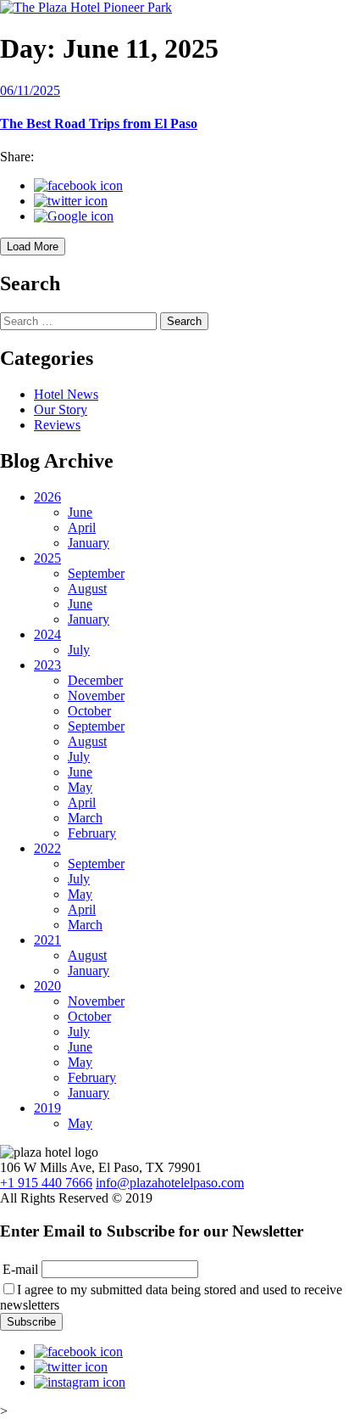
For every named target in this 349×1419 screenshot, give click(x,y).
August (87, 588)
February (92, 833)
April (82, 527)
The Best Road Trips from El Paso (98, 123)
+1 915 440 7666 (46, 1182)
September (96, 573)
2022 (47, 848)
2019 (47, 1108)
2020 (47, 986)
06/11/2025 (30, 90)
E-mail (20, 1269)
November (96, 695)
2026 (47, 497)
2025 (47, 558)
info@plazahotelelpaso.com (170, 1182)
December (95, 680)
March (85, 817)
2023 (47, 665)
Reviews (57, 425)
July (79, 649)
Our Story (60, 409)
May (80, 787)
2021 (47, 940)
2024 (47, 634)
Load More (32, 246)
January (88, 543)
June (80, 512)
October (89, 711)
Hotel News (66, 394)
